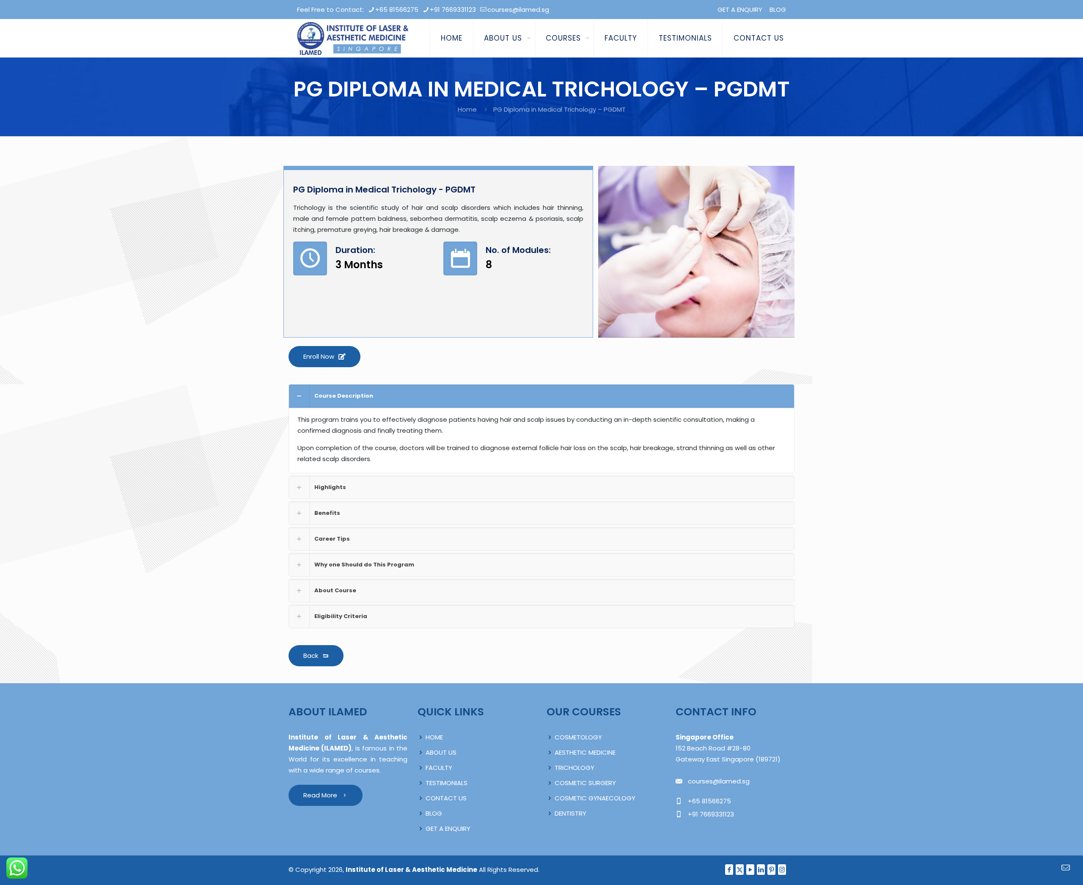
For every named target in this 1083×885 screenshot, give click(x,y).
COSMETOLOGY (578, 737)
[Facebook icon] (729, 869)
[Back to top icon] (1042, 868)
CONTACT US (446, 798)
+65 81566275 (396, 9)
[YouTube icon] (750, 869)
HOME (434, 737)
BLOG (778, 9)
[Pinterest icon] (771, 869)
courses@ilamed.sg (518, 9)
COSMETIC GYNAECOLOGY (595, 798)
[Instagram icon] (782, 869)
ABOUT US (441, 752)
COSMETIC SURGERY (585, 782)
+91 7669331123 (453, 9)
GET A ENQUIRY (739, 9)
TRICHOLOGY (574, 767)
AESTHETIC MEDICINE (585, 752)
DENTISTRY (570, 813)
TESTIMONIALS (446, 782)
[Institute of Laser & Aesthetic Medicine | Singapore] (353, 38)
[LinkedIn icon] (761, 869)
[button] (541, 428)
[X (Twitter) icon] (740, 869)
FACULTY (439, 767)
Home (467, 109)
